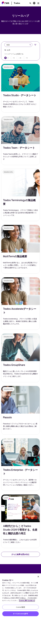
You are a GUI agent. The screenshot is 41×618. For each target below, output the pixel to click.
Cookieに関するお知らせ (27, 600)
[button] (5, 2)
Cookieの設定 (20, 607)
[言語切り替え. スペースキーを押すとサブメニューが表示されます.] (34, 3)
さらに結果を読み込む (20, 554)
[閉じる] (38, 576)
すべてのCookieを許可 (20, 614)
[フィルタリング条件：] (35, 44)
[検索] (30, 3)
